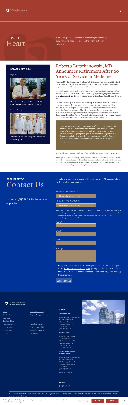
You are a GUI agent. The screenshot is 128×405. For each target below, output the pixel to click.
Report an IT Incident (66, 372)
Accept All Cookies (112, 401)
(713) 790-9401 (26, 199)
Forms (5, 333)
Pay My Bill (34, 333)
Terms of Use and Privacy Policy (78, 268)
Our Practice (7, 315)
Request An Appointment (39, 315)
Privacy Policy (67, 393)
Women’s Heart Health (38, 330)
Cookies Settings (83, 401)
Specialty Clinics (8, 321)
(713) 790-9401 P (64, 326)
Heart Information (9, 324)
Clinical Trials (7, 330)
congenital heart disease (65, 96)
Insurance (6, 318)
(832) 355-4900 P (64, 345)
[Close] (125, 400)
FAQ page (107, 178)
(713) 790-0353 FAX (37, 327)
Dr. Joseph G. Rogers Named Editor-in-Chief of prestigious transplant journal (26, 103)
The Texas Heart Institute (77, 93)
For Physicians (8, 327)
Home (5, 311)
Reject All (97, 401)
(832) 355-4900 (64, 366)
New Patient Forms (37, 311)
